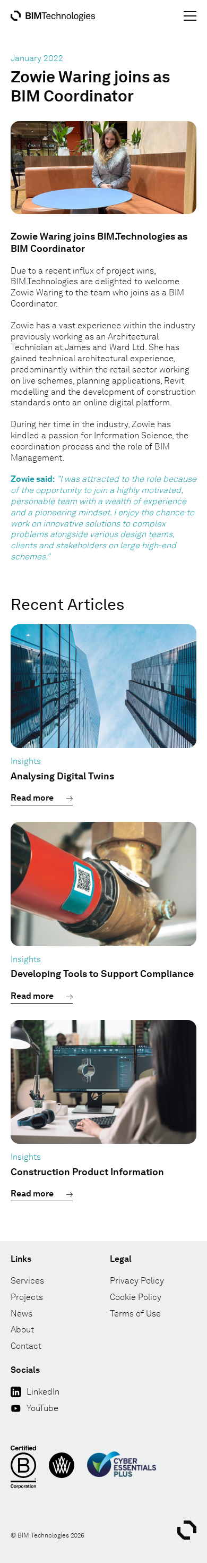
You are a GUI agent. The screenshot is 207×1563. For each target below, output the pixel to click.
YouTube (42, 1408)
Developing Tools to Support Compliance (102, 973)
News (21, 1314)
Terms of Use (135, 1314)
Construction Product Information (87, 1171)
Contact (26, 1346)
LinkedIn (43, 1392)
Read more (32, 798)
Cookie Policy (135, 1297)
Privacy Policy (137, 1281)
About (22, 1329)
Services (27, 1281)
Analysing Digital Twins (62, 775)
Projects (27, 1297)
